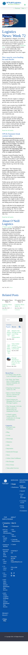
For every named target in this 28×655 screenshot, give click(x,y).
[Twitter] (11, 573)
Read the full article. (8, 130)
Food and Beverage (22, 495)
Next (23, 8)
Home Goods (22, 506)
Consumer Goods (22, 501)
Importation (9, 448)
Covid (8, 435)
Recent (14, 327)
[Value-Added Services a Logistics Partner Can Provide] (9, 344)
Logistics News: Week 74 (20, 301)
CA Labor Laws (5, 568)
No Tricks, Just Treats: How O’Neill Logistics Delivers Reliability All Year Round (13, 382)
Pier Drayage (10, 461)
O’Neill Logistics (7, 227)
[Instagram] (11, 575)
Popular (8, 327)
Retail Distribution (22, 486)
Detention (9, 442)
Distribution (14, 487)
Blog (7, 432)
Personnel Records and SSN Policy (5, 553)
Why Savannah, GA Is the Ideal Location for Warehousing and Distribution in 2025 (14, 408)
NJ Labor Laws (5, 561)
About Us (14, 523)
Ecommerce (22, 511)
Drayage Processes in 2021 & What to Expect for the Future (16, 361)
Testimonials (14, 526)
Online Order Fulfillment (13, 458)
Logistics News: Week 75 (7, 301)
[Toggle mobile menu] (25, 5)
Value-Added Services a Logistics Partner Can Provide (16, 346)
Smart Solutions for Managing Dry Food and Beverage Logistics (13, 401)
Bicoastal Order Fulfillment (10, 428)
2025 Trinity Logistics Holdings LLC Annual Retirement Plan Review (5, 600)
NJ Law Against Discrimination (5, 531)
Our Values (13, 530)
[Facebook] (14, 573)
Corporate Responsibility (14, 540)
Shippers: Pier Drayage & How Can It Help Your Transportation (16, 334)
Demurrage (9, 438)
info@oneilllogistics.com (16, 561)
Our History (14, 535)
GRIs (7, 445)
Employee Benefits (5, 545)
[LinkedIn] (14, 575)
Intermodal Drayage (12, 452)
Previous (17, 8)
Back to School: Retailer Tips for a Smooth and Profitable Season (13, 394)
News (11, 287)
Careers (14, 544)
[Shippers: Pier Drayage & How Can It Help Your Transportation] (9, 330)
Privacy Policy (5, 620)
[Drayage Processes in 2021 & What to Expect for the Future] (9, 358)
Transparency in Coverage (5, 524)
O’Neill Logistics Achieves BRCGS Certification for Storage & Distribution (13, 417)
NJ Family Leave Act (5, 539)
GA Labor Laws (5, 574)
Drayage (14, 484)
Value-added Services (12, 468)
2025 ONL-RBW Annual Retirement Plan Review (5, 585)
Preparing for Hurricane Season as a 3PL (13, 388)
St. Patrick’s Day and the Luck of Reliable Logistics (14, 375)
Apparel (22, 491)
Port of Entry (10, 465)
